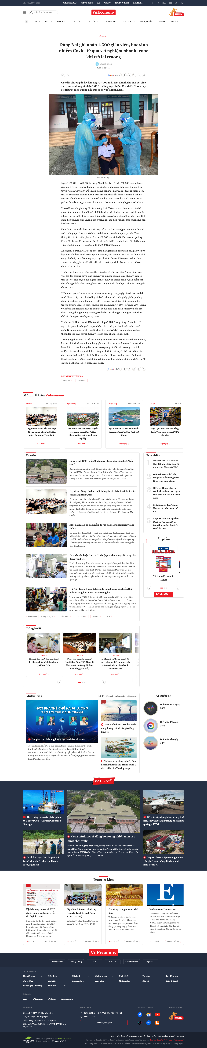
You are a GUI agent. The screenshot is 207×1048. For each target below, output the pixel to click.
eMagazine (132, 696)
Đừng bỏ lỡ (33, 628)
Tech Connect (122, 3)
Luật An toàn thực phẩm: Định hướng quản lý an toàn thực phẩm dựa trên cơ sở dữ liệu (166, 524)
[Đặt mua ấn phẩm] (176, 12)
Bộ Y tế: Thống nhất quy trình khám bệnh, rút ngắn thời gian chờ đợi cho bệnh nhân (166, 493)
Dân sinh (175, 22)
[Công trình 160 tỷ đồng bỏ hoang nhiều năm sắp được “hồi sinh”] (103, 811)
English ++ (138, 3)
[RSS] (157, 1022)
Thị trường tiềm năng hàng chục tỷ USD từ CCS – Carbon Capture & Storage (42, 821)
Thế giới (161, 22)
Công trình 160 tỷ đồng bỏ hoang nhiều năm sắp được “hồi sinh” (101, 463)
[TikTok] (176, 3)
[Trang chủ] (26, 21)
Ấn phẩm (164, 539)
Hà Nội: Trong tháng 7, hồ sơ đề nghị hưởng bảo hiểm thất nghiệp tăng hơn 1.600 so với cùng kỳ (101, 591)
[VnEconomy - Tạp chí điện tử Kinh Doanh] (103, 952)
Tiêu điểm (35, 22)
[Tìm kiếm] (31, 12)
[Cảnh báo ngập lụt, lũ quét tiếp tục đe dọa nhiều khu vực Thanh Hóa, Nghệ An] (43, 842)
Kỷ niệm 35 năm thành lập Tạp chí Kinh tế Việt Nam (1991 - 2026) (81, 913)
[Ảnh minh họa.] (103, 95)
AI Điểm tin (163, 696)
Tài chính (61, 22)
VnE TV (107, 3)
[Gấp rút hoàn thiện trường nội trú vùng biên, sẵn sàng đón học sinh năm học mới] (163, 842)
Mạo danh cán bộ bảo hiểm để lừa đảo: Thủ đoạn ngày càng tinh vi (101, 527)
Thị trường (110, 22)
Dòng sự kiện (103, 880)
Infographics (120, 696)
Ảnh (25, 999)
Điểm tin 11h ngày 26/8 (170, 724)
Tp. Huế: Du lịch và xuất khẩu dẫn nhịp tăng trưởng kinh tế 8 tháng (124, 432)
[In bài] (63, 75)
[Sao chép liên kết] (139, 75)
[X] (159, 3)
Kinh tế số (76, 22)
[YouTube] (170, 3)
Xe (98, 3)
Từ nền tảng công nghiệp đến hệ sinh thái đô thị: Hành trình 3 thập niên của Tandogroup (118, 765)
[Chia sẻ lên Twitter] (129, 75)
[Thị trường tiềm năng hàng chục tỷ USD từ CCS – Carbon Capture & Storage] (43, 802)
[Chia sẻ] (144, 75)
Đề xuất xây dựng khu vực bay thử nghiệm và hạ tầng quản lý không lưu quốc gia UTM (163, 821)
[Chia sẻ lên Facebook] (125, 75)
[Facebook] (153, 3)
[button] (79, 682)
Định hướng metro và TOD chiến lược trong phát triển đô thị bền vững (40, 913)
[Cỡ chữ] (68, 75)
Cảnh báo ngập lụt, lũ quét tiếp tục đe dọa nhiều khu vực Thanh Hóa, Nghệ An (41, 861)
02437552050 (89, 1017)
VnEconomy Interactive (163, 909)
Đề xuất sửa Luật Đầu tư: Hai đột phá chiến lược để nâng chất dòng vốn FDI (103, 557)
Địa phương (71, 404)
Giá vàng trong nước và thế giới (123, 911)
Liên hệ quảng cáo (104, 1023)
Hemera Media (64, 1039)
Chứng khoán (70, 3)
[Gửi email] (134, 75)
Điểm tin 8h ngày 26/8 (169, 741)
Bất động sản (146, 22)
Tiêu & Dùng (87, 3)
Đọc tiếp (31, 455)
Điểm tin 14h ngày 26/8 (170, 707)
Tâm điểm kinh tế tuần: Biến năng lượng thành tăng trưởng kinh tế (118, 728)
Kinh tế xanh (92, 22)
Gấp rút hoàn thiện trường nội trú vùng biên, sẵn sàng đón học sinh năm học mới (163, 861)
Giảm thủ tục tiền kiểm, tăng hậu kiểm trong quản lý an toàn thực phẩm (166, 477)
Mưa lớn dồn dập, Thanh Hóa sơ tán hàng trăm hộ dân (165, 508)
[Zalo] (164, 3)
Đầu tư (48, 22)
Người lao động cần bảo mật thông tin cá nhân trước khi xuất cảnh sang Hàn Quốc (42, 432)
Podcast (109, 696)
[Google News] (182, 3)
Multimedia (34, 696)
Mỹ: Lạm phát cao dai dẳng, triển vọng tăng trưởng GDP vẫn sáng (165, 432)
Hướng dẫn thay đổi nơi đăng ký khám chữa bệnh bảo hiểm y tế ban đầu (43, 662)
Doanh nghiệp (127, 22)
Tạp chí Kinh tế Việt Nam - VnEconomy (167, 1040)
